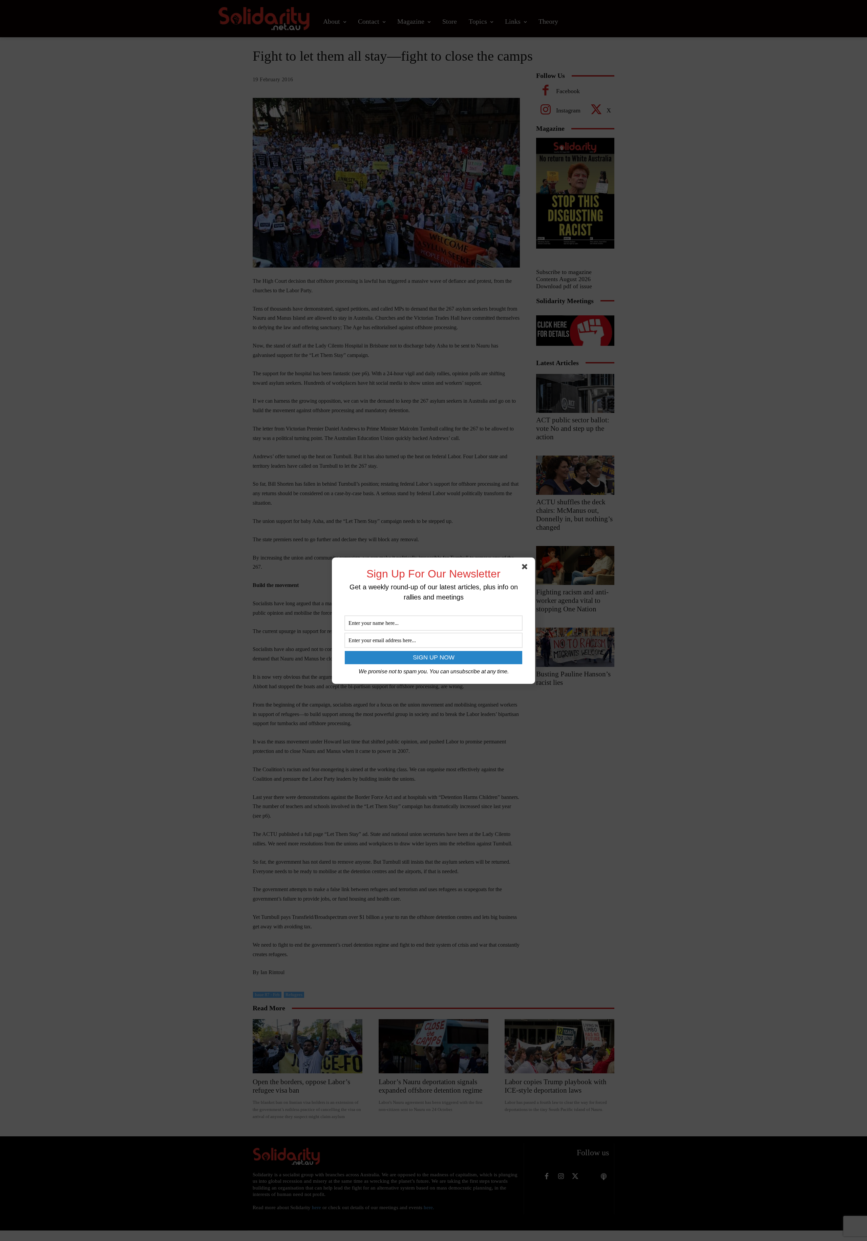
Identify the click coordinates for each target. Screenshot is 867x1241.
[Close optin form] (526, 568)
